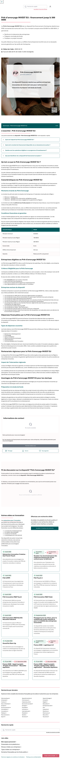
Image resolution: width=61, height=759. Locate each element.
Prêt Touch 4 (38, 578)
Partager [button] (10, 451)
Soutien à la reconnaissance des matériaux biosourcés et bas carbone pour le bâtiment (45, 557)
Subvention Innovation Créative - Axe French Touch (14, 555)
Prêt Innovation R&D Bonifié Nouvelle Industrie (12, 618)
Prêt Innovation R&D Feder (43, 597)
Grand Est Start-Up (9, 643)
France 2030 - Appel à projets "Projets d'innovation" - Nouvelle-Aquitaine (14, 665)
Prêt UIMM (6, 578)
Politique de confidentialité (33, 757)
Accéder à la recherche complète (53, 732)
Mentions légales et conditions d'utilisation (13, 757)
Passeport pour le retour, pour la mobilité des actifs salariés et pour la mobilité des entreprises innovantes (45, 620)
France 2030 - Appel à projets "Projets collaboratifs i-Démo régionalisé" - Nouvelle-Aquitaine (46, 665)
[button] (50, 6)
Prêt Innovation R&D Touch (12, 597)
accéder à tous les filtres (40, 9)
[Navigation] (1, 1)
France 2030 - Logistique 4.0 (44, 645)
